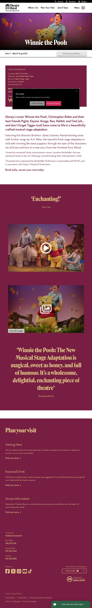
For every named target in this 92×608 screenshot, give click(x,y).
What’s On (33, 8)
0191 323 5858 (11, 559)
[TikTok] (30, 572)
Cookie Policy (22, 598)
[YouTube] (25, 572)
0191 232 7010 (10, 543)
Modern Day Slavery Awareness (41, 598)
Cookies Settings (37, 103)
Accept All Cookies (53, 103)
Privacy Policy (10, 598)
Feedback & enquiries (13, 536)
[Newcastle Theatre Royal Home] (12, 8)
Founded (33, 601)
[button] (46, 248)
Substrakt (17, 601)
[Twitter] (13, 572)
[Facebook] (7, 572)
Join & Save (62, 8)
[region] (46, 98)
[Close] (76, 91)
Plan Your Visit (48, 8)
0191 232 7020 (11, 551)
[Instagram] (19, 572)
